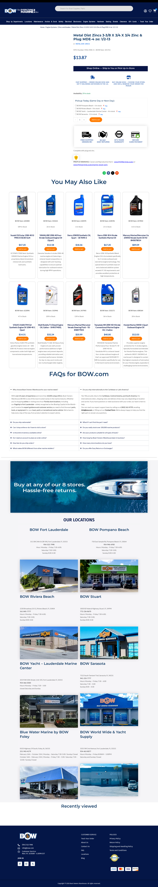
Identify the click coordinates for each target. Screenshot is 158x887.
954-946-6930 (109, 544)
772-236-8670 (85, 611)
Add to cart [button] (22, 249)
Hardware (100, 22)
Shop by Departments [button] (14, 22)
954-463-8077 (85, 751)
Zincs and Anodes (64, 27)
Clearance (123, 22)
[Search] (59, 16)
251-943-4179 (25, 751)
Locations (28, 22)
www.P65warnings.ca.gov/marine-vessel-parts (90, 165)
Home (42, 27)
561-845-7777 (25, 611)
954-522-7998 (48, 544)
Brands (115, 22)
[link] (49, 532)
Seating (108, 22)
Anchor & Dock (51, 22)
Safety (60, 22)
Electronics (77, 22)
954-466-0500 (25, 683)
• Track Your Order (145, 22)
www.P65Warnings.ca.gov (123, 162)
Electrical (68, 22)
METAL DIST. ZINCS (83, 44)
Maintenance (38, 22)
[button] (104, 173)
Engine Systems (89, 22)
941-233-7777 (85, 678)
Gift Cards (133, 22)
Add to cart (96, 120)
